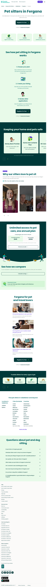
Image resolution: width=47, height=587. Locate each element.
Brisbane (14, 413)
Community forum (5, 507)
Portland (14, 422)
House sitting (4, 545)
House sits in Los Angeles (6, 552)
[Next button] (7, 159)
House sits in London (5, 549)
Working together (4, 519)
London (14, 403)
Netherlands (26, 418)
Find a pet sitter (15, 1)
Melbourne (15, 407)
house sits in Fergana (25, 27)
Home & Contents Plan (6, 495)
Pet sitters (3, 523)
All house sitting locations (6, 560)
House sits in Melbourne (6, 556)
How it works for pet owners (6, 486)
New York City (15, 409)
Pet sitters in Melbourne (6, 536)
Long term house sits (5, 547)
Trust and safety (4, 492)
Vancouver (15, 418)
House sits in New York (5, 550)
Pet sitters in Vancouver (6, 538)
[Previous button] (4, 215)
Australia (25, 407)
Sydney (14, 405)
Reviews (3, 499)
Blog (2, 513)
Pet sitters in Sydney (5, 535)
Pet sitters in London (5, 529)
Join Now (40, 1)
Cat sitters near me (5, 525)
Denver (14, 424)
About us (3, 506)
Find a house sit (22, 1)
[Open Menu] (44, 1)
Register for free (22, 22)
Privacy (29, 585)
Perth (14, 414)
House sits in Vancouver (6, 558)
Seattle (14, 420)
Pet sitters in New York (5, 531)
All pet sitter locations (5, 540)
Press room (3, 515)
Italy (24, 420)
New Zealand (26, 416)
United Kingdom (27, 405)
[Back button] (4, 159)
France (25, 414)
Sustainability (4, 509)
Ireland (25, 422)
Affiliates (3, 517)
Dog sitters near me (5, 527)
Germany (25, 411)
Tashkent (4, 405)
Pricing (2, 490)
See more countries (28, 426)
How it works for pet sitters (6, 488)
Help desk (3, 493)
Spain (25, 413)
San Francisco (16, 416)
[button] (10, 198)
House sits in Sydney (5, 554)
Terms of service (21, 585)
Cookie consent (4, 501)
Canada (25, 409)
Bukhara (3, 407)
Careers (3, 511)
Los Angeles (15, 411)
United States (26, 403)
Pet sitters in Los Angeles (6, 533)
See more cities (16, 426)
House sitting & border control (7, 497)
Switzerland (26, 424)
